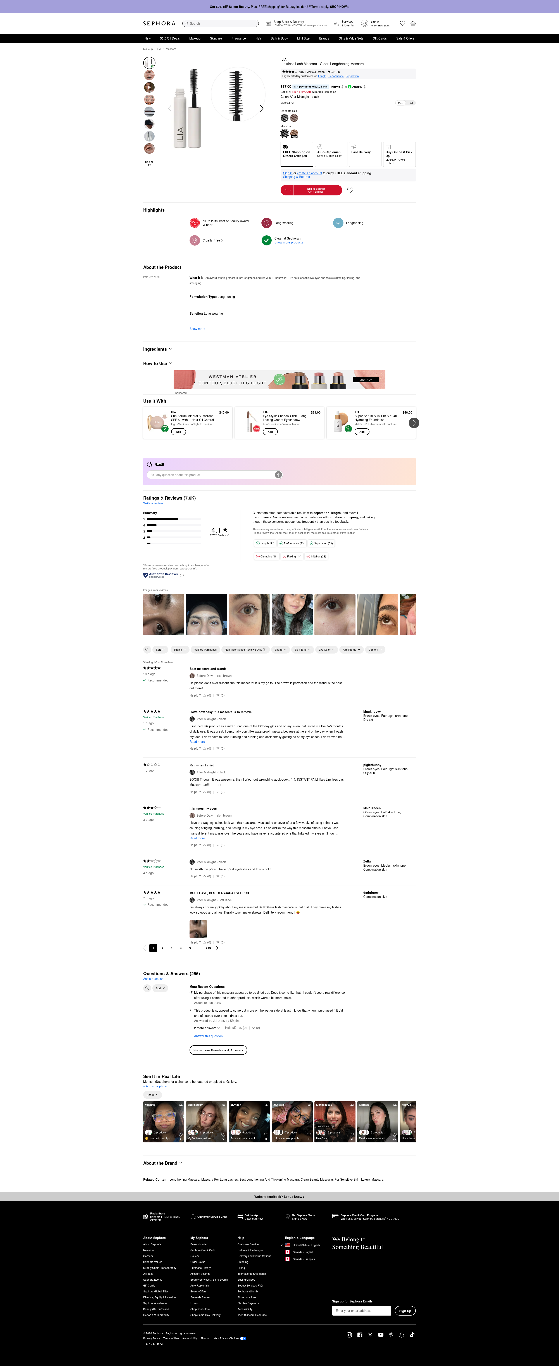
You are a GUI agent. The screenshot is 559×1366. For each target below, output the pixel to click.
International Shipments (252, 1273)
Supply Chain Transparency (159, 1267)
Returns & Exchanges (250, 1250)
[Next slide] (261, 108)
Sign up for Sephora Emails (352, 1301)
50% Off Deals (170, 38)
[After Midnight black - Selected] (284, 133)
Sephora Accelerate (155, 1303)
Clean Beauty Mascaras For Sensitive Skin (330, 1179)
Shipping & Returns (296, 176)
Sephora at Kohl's (248, 1291)
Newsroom (149, 1250)
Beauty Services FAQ (250, 1285)
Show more (197, 328)
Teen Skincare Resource (252, 1315)
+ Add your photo (155, 1086)
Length (322, 76)
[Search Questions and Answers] (147, 988)
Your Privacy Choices (226, 1338)
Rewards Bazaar (200, 1297)
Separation (352, 76)
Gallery (194, 1256)
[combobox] (220, 23)
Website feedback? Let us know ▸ (279, 1196)
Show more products (288, 242)
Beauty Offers (198, 1291)
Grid (400, 103)
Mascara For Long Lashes (219, 1179)
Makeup (194, 38)
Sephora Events (152, 1279)
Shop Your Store (200, 1309)
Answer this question (208, 1036)
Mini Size (303, 38)
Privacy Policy (151, 1338)
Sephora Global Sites (156, 1291)
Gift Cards (380, 38)
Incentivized (323, 1126)
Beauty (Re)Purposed (156, 1309)
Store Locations (247, 1297)
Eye (159, 49)
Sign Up (405, 1311)
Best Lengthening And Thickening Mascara (269, 1179)
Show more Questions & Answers (218, 1050)
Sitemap (205, 1338)
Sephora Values (152, 1262)
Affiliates (148, 1273)
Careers (148, 1256)
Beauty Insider (198, 1244)
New (148, 38)
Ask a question (316, 72)
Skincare (216, 38)
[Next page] (217, 948)
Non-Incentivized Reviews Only (243, 649)
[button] (342, 87)
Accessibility (245, 1309)
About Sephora (152, 1244)
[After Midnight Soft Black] (284, 118)
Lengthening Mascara (184, 1179)
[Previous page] (144, 948)
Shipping (243, 1262)
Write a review (153, 503)
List (411, 103)
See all (149, 163)
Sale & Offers (405, 38)
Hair (258, 38)
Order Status (197, 1262)
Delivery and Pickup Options (254, 1256)
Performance (336, 76)
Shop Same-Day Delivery (205, 1315)
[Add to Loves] (350, 190)
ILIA (283, 60)
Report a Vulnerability (156, 1315)
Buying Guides (246, 1279)
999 (208, 948)
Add (178, 432)
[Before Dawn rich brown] (294, 118)
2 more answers (205, 1028)
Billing (241, 1267)
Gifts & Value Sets (351, 38)
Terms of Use (171, 1338)
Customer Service (248, 1244)
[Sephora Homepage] (159, 23)
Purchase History (200, 1267)
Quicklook (158, 432)
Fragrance (238, 38)
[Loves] (402, 23)
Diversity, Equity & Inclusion (159, 1297)
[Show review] (163, 614)
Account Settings (200, 1273)
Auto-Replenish (199, 1285)
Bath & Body (279, 38)
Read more (197, 741)
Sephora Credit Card (202, 1250)
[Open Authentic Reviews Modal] (182, 575)
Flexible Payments (248, 1303)
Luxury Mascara (372, 1179)
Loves (194, 1303)
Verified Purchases (205, 649)
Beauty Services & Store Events (209, 1279)
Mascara (171, 49)
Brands (324, 38)
